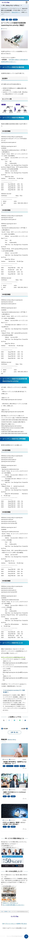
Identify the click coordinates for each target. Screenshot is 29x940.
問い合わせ (24, 923)
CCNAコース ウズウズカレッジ (10, 903)
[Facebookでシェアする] (9, 720)
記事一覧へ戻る (14, 732)
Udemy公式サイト (16, 12)
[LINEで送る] (19, 720)
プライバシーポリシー (10, 923)
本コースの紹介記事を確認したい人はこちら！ (13, 904)
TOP (3, 923)
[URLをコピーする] (25, 720)
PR (6, 19)
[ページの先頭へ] (26, 936)
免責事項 (19, 923)
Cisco (3, 19)
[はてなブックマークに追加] (14, 720)
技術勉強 (15, 19)
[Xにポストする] (3, 720)
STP (10, 19)
